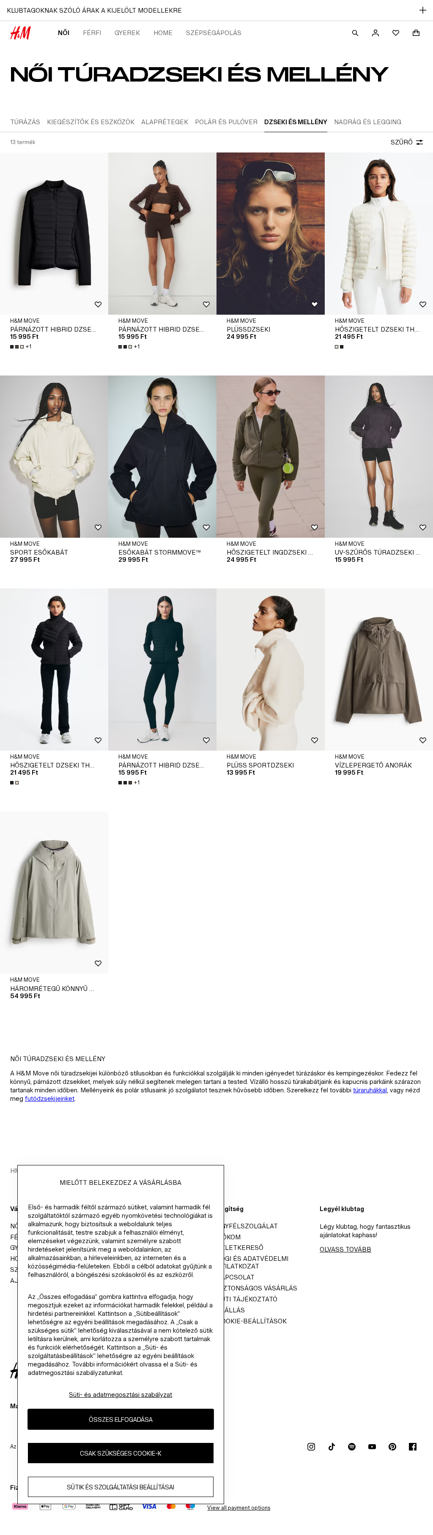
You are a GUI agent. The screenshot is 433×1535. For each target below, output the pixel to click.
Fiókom (228, 1237)
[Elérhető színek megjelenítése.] (340, 347)
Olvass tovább (345, 1249)
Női (63, 32)
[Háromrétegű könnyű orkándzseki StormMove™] (54, 892)
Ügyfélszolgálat (247, 1226)
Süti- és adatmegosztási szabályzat (120, 1394)
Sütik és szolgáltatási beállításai (120, 1487)
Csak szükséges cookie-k (121, 1453)
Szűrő (402, 142)
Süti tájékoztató (246, 1299)
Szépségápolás (213, 32)
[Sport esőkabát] (54, 457)
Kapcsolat (235, 1277)
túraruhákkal (370, 1090)
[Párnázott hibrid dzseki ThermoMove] (54, 233)
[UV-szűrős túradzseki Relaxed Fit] (379, 457)
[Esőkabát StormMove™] (162, 457)
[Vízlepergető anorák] (379, 669)
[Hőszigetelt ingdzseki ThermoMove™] (270, 457)
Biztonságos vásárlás (256, 1288)
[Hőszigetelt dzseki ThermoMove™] (379, 233)
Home (163, 32)
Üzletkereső (239, 1247)
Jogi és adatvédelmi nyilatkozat (252, 1262)
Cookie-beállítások (251, 1321)
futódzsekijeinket (49, 1098)
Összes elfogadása (121, 1419)
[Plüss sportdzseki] (270, 669)
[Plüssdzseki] (270, 233)
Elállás (230, 1310)
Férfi (92, 32)
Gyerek (127, 32)
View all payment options (238, 1508)
